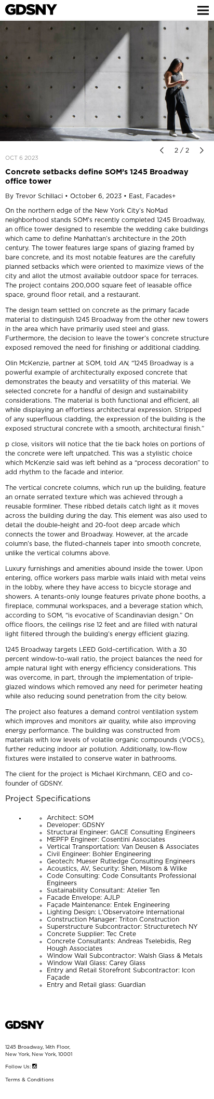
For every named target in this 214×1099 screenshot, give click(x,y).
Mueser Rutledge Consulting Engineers (135, 861)
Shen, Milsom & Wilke (154, 869)
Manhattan (90, 239)
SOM (86, 818)
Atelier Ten (143, 890)
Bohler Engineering (121, 854)
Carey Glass (127, 963)
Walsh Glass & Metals (170, 956)
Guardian (131, 985)
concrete (35, 257)
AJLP (112, 898)
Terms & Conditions (29, 1079)
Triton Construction (149, 919)
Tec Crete (121, 934)
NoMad (157, 211)
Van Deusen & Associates (160, 847)
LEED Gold (95, 650)
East (135, 196)
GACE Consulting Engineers (152, 832)
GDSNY (50, 783)
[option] (107, 81)
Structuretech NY (171, 927)
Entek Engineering (142, 905)
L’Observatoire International (141, 912)
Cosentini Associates (133, 839)
